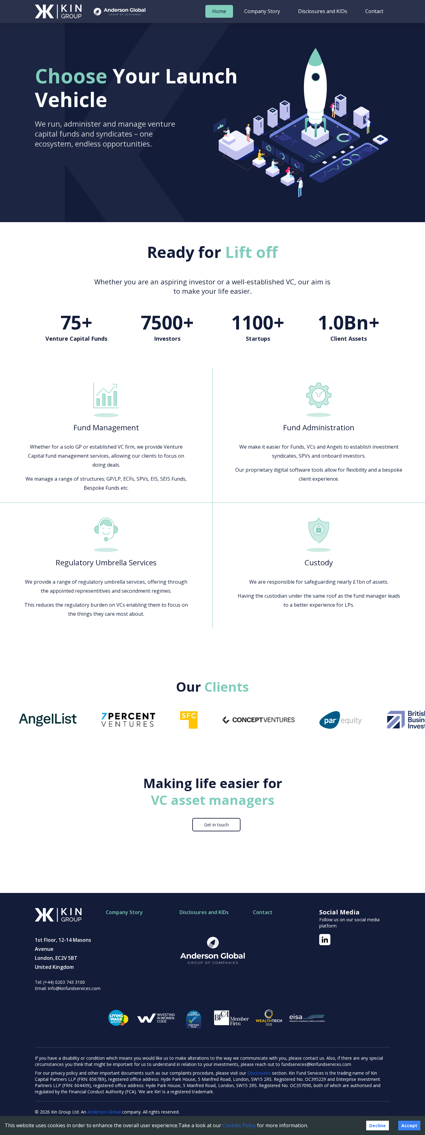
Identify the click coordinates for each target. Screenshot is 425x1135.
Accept (409, 1125)
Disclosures (259, 1073)
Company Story (262, 11)
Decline (377, 1125)
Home (219, 11)
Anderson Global (104, 1112)
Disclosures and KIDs (322, 11)
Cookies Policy (239, 1125)
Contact (374, 11)
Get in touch (216, 825)
